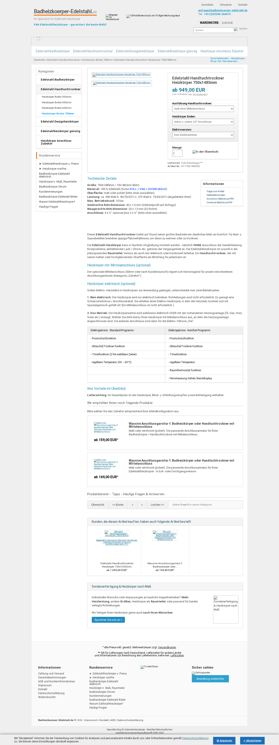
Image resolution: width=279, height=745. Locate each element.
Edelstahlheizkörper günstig (177, 51)
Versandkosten (200, 94)
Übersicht (97, 504)
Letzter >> (157, 504)
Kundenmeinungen (51, 191)
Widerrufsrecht (47, 697)
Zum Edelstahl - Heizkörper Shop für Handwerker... (227, 60)
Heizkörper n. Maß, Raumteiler (58, 181)
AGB (112, 720)
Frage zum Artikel (215, 191)
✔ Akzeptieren (252, 740)
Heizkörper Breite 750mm (97, 60)
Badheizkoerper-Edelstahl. (65, 11)
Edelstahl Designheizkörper (135, 51)
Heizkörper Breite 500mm (56, 102)
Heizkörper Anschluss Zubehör (221, 51)
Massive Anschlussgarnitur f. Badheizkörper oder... (165, 565)
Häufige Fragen (48, 206)
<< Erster (118, 504)
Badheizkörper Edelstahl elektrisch (54, 175)
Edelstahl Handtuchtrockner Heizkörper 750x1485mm (145, 60)
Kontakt (242, 4)
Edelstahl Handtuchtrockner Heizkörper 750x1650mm (116, 565)
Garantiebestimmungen (52, 677)
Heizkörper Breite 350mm (56, 96)
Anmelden (207, 4)
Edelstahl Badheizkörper (53, 51)
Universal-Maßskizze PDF (220, 202)
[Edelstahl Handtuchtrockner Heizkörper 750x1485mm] (121, 74)
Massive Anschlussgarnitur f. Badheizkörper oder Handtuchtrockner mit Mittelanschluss (181, 425)
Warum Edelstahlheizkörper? (57, 201)
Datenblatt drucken (216, 195)
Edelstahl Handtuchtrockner (92, 51)
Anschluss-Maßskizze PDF (220, 199)
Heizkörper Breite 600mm (56, 107)
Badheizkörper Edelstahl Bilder (58, 196)
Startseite (34, 41)
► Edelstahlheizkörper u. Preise (59, 163)
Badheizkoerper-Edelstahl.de (55, 720)
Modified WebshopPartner (159, 729)
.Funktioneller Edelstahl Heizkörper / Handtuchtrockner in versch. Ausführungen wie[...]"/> (117, 542)
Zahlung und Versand (51, 673)
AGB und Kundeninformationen (56, 681)
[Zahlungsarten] (201, 672)
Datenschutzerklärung (51, 693)
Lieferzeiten (177, 655)
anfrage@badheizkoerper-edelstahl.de (222, 10)
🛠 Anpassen (224, 740)
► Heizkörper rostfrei (52, 168)
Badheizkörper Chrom (52, 186)
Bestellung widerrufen (210, 678)
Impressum (45, 685)
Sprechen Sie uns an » (108, 619)
